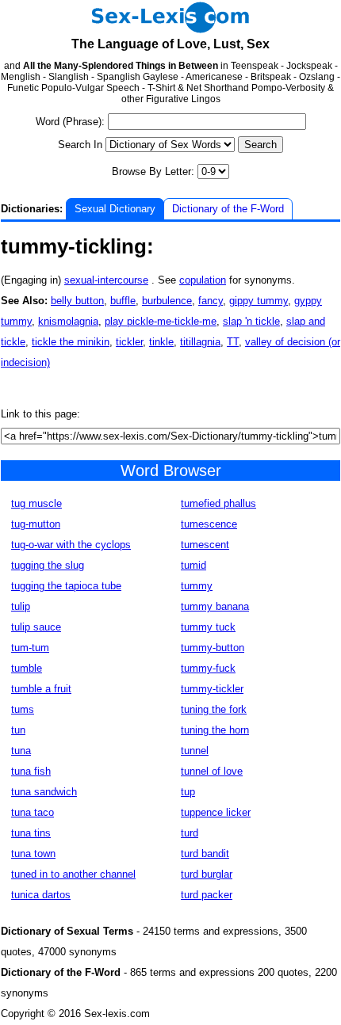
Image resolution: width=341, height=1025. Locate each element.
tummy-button (212, 647)
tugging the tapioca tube (66, 586)
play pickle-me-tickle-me (160, 321)
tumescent (205, 545)
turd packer (206, 895)
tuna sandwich (44, 792)
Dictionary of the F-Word (228, 209)
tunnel (195, 750)
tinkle (161, 342)
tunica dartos (41, 895)
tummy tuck (208, 627)
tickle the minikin (70, 342)
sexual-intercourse (106, 280)
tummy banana (215, 606)
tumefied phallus (218, 503)
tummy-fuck (208, 668)
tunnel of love (212, 771)
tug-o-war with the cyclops (71, 545)
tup (188, 792)
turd (189, 833)
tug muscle (36, 503)
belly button (77, 301)
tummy (197, 586)
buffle (123, 301)
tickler (129, 342)
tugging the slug (47, 565)
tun (18, 730)
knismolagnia (68, 321)
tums (22, 709)
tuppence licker (216, 812)
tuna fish (31, 771)
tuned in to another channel (73, 874)
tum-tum (30, 647)
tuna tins (31, 833)
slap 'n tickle (251, 321)
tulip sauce (36, 627)
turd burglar (206, 874)
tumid (193, 565)
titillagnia (200, 342)
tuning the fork (214, 709)
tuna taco (32, 812)
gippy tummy (258, 301)
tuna (21, 750)
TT (233, 342)
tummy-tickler (212, 689)
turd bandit (205, 853)
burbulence (167, 301)
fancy (210, 301)
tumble (26, 668)
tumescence (209, 524)
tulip (20, 606)
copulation (202, 280)
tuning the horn (215, 730)
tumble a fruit (41, 689)
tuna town (33, 853)
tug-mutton (35, 524)
